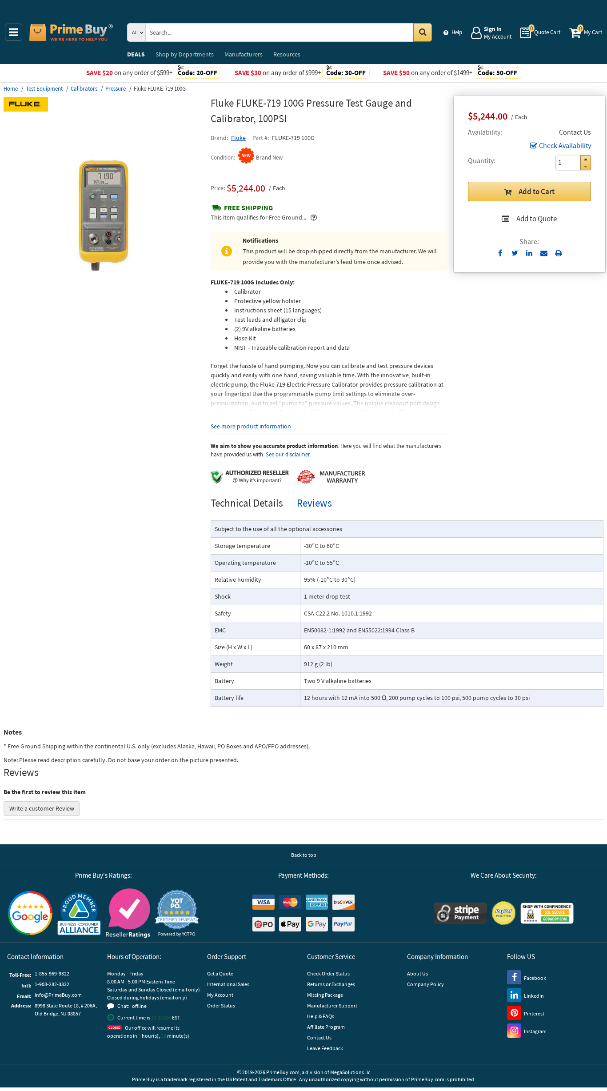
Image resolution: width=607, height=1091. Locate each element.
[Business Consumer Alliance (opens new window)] (79, 913)
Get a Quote (220, 973)
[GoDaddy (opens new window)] (547, 913)
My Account (220, 994)
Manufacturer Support (332, 1005)
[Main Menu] (13, 32)
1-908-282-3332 (52, 984)
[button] (586, 159)
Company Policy (425, 984)
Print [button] (559, 252)
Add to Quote (536, 219)
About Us (417, 973)
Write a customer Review (41, 808)
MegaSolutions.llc (350, 1072)
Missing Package (325, 994)
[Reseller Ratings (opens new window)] (128, 913)
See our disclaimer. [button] (288, 454)
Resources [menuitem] (286, 54)
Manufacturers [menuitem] (243, 54)
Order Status (221, 1005)
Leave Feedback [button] (325, 1048)
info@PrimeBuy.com (58, 994)
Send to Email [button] (544, 253)
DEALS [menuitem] (136, 54)
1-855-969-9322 (52, 973)
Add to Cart (537, 191)
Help (456, 32)
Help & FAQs (320, 1016)
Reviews (314, 502)
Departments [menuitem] (185, 54)
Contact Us (319, 1037)
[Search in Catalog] (422, 32)
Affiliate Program (326, 1026)
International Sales (228, 984)
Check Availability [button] (565, 145)
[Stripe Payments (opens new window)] (460, 913)
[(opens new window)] (104, 313)
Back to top (303, 854)
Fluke (238, 138)
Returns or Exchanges (331, 984)
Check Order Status (328, 973)
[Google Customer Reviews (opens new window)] (30, 913)
